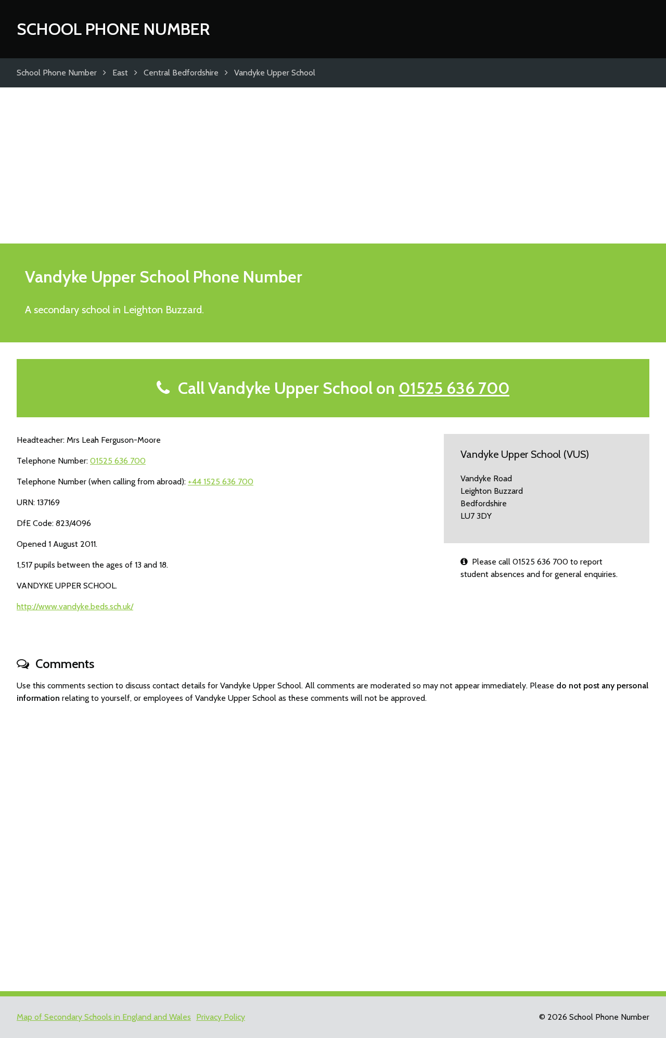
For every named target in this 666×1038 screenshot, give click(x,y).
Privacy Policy (220, 1017)
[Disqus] (333, 843)
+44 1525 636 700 (220, 481)
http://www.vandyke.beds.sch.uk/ (75, 606)
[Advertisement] (333, 165)
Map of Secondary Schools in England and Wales (104, 1017)
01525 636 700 (454, 388)
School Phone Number (113, 29)
